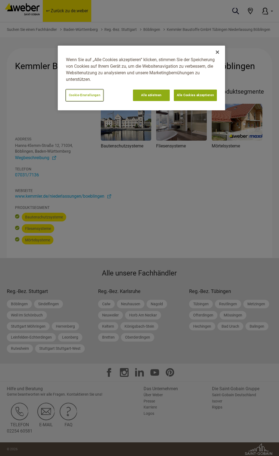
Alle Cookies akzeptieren (195, 95)
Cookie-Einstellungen (84, 95)
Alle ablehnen (151, 95)
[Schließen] (217, 52)
